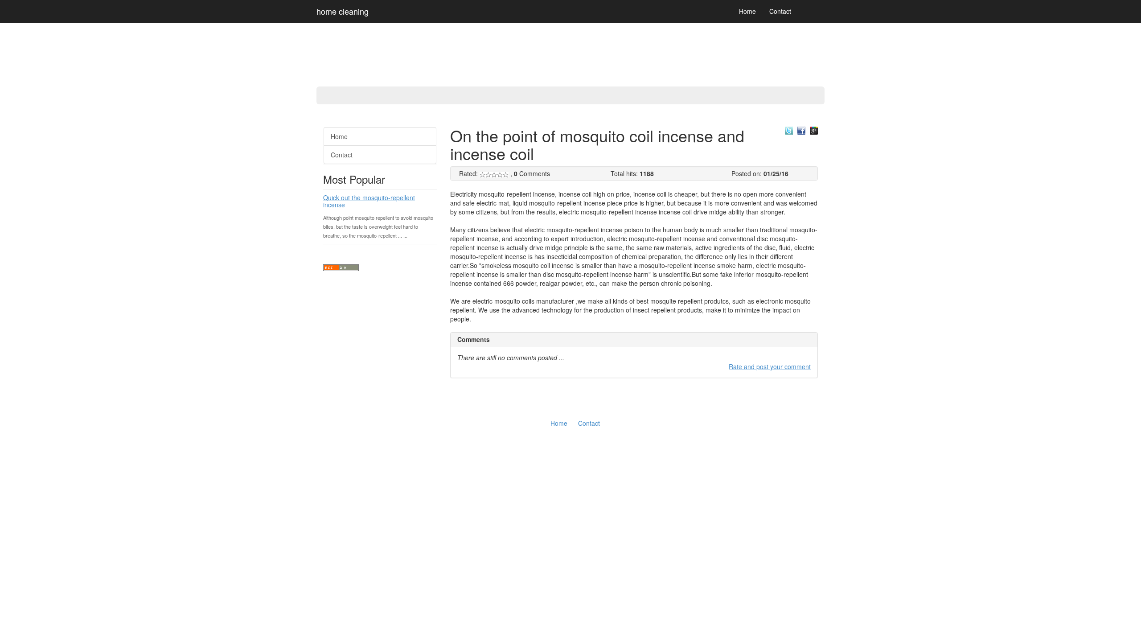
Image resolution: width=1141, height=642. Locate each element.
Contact (780, 11)
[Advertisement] (35, 254)
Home (747, 11)
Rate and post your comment (770, 366)
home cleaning (342, 11)
